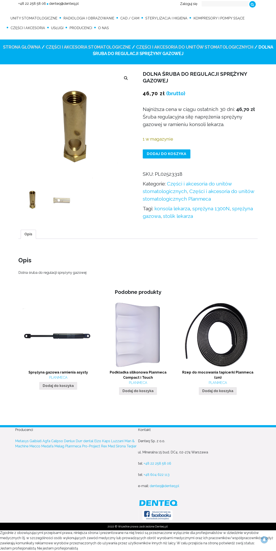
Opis (28, 234)
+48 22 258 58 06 (32, 4)
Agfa (46, 441)
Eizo (97, 441)
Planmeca (73, 446)
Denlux (69, 441)
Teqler (131, 446)
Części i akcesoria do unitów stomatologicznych (194, 47)
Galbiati (36, 441)
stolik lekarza (178, 216)
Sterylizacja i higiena (166, 18)
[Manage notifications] (264, 539)
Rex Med (108, 446)
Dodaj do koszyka (166, 154)
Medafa (47, 446)
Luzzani (117, 441)
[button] (126, 78)
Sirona (121, 446)
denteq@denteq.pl (64, 4)
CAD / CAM (129, 18)
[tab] (28, 234)
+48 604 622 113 (156, 475)
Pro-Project (91, 446)
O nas (103, 28)
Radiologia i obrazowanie (88, 18)
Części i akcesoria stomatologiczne (88, 47)
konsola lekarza (172, 208)
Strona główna (22, 47)
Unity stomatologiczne (34, 18)
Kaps (106, 441)
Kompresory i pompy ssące (219, 18)
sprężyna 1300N (211, 208)
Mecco (34, 446)
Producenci (80, 28)
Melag (59, 446)
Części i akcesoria (28, 28)
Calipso (57, 441)
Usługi (57, 28)
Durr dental (84, 441)
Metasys (22, 441)
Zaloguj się (188, 4)
